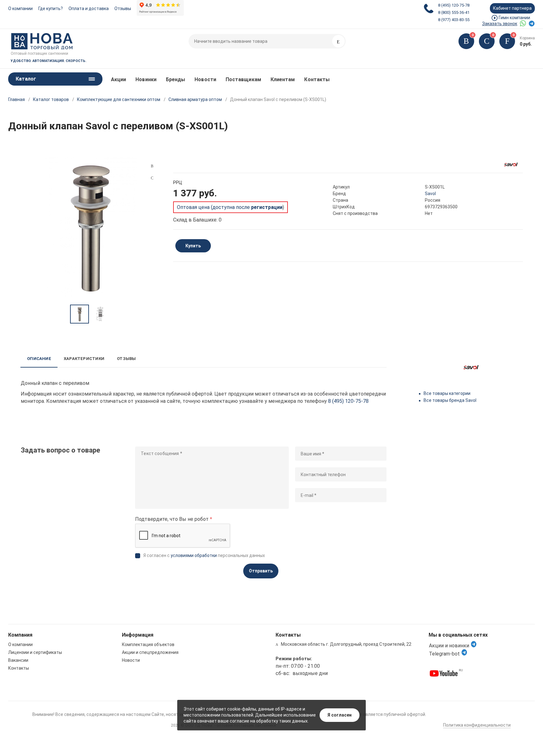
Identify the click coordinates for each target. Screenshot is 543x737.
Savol (430, 193)
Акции (118, 79)
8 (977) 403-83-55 (453, 19)
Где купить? (50, 8)
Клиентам (283, 79)
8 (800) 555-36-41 (453, 12)
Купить (193, 245)
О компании (20, 8)
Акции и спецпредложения (150, 652)
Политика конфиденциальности (477, 725)
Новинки (145, 79)
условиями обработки (194, 555)
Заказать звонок (499, 23)
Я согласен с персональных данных (204, 555)
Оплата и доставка (89, 8)
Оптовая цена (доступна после (229, 207)
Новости (205, 79)
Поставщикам (243, 79)
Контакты (317, 79)
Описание (39, 358)
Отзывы (122, 8)
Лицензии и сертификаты (35, 652)
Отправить (261, 570)
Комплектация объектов (148, 644)
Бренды (175, 79)
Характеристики (84, 358)
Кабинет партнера (512, 8)
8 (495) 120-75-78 (453, 5)
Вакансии (18, 660)
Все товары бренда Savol (450, 400)
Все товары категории (447, 393)
